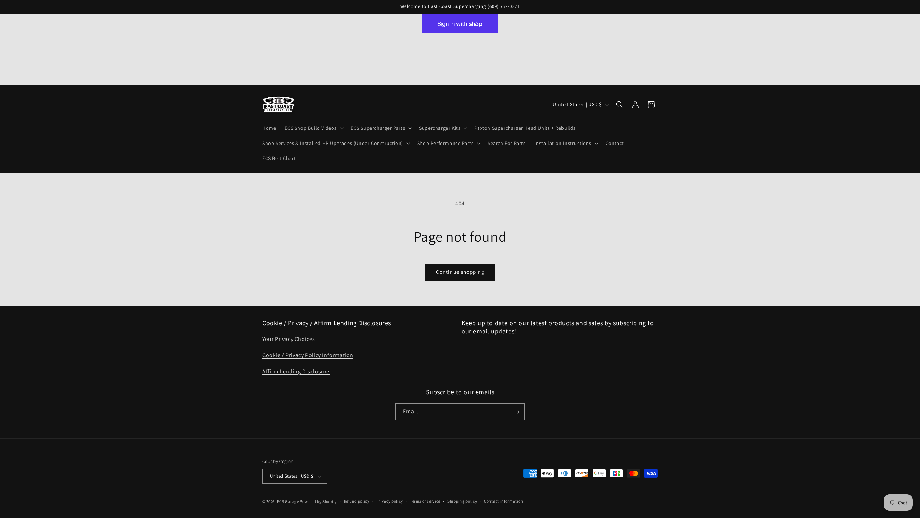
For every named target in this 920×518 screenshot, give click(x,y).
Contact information (503, 501)
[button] (313, 128)
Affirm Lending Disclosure (296, 371)
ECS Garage (288, 501)
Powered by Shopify (318, 501)
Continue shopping (460, 271)
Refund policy (356, 501)
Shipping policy (462, 501)
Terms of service (425, 501)
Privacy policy (389, 501)
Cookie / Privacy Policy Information (307, 355)
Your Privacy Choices (288, 339)
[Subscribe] (516, 411)
